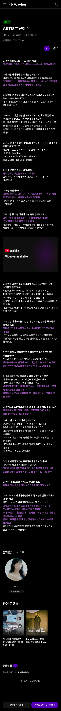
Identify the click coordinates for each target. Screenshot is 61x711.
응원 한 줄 (7, 665)
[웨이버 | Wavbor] (18, 4)
